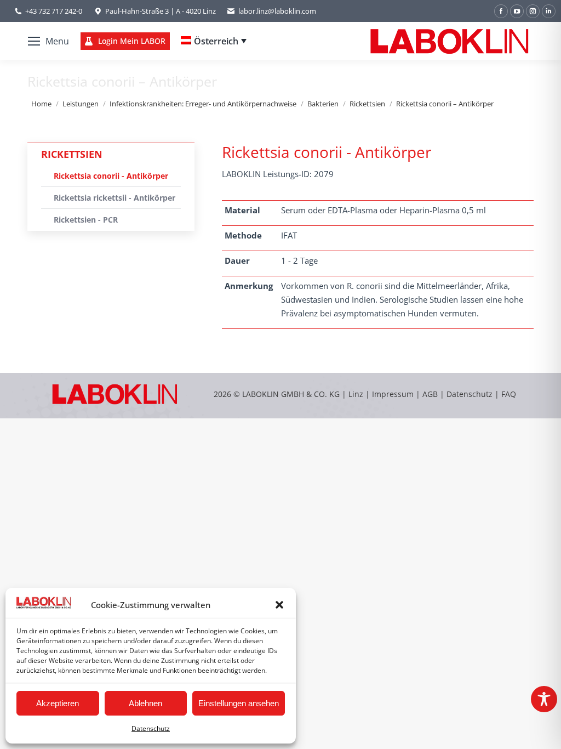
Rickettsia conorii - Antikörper (111, 176)
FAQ (508, 394)
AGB (431, 394)
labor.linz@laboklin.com (277, 11)
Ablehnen (145, 703)
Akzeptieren (57, 703)
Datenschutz (150, 728)
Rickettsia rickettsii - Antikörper (114, 197)
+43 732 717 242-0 (53, 11)
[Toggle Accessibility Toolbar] (544, 699)
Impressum (393, 394)
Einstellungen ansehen (238, 703)
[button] (279, 604)
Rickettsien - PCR (86, 219)
